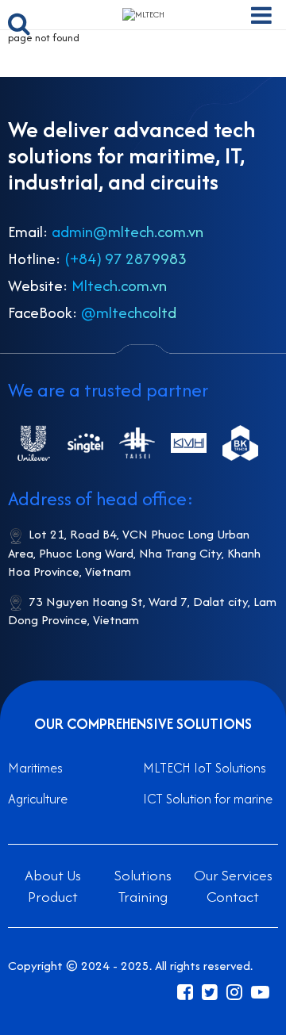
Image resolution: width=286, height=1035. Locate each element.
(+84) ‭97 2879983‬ (125, 258)
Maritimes (35, 767)
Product (53, 896)
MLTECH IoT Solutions (204, 767)
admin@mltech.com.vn (127, 231)
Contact (233, 896)
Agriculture (38, 798)
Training (143, 896)
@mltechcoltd (128, 312)
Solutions (143, 875)
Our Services (233, 875)
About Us (53, 875)
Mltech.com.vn (119, 285)
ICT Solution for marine (207, 798)
